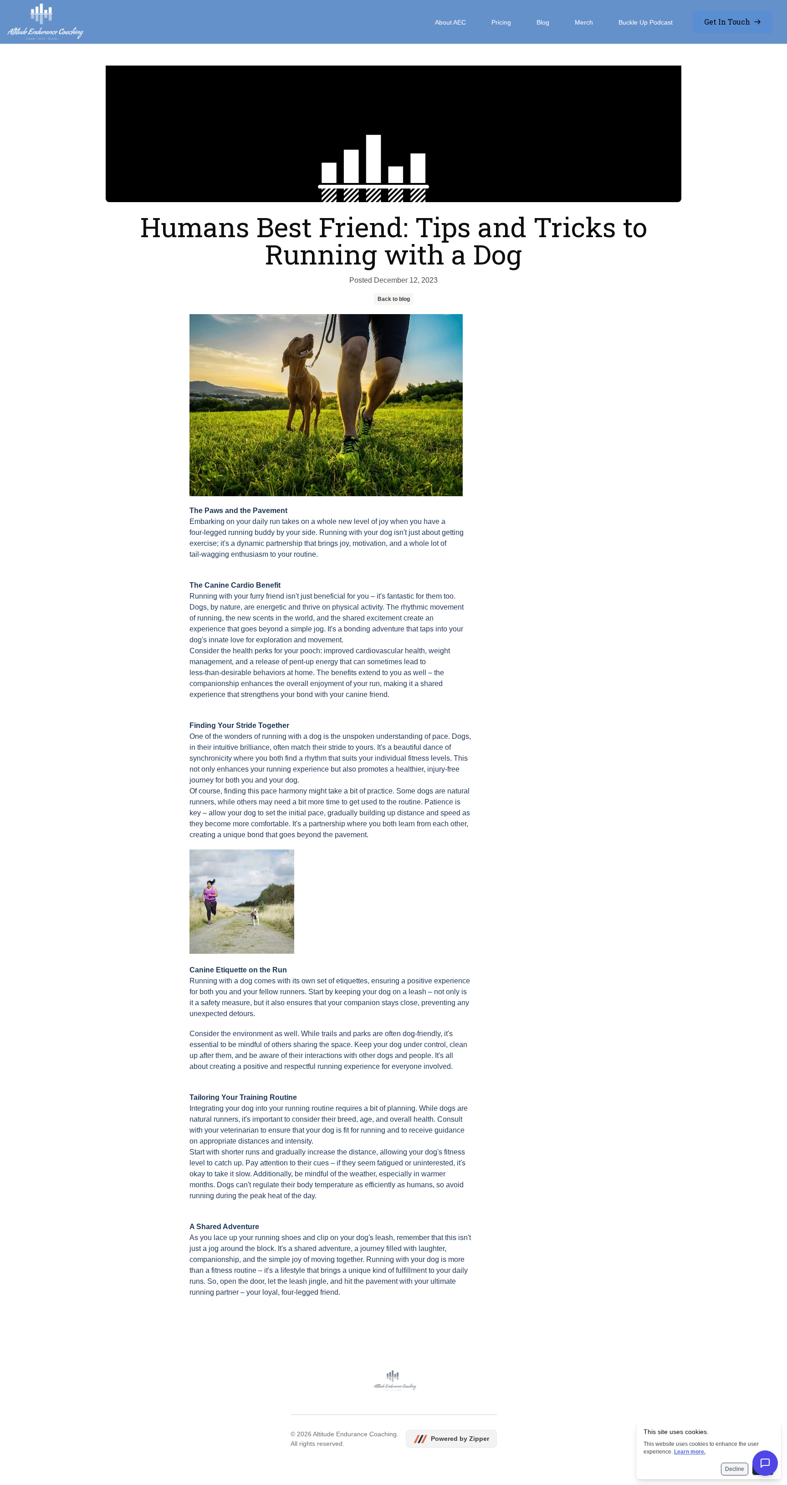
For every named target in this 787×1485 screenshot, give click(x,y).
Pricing (501, 22)
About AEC (450, 22)
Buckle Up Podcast (645, 22)
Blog (543, 22)
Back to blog (394, 299)
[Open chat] (765, 1463)
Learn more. (689, 1452)
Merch (584, 22)
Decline (734, 1469)
